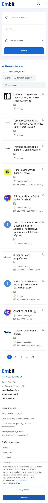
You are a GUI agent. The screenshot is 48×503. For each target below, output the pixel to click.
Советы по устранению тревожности (18, 418)
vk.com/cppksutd (10, 394)
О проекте (6, 457)
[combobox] (25, 29)
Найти (24, 51)
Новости (5, 447)
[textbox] (23, 29)
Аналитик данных (23, 311)
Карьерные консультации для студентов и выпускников (14, 433)
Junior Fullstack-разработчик (22, 256)
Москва (20, 109)
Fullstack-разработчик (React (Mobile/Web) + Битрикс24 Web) (25, 284)
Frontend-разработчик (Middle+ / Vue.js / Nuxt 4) (27, 148)
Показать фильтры (14, 66)
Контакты (6, 462)
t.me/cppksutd (8, 398)
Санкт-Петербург (24, 181)
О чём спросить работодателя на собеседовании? (16, 425)
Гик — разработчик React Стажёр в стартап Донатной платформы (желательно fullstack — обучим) (27, 229)
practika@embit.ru (10, 390)
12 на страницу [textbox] (12, 85)
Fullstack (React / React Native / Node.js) (26, 198)
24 (33, 357)
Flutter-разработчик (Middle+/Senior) (24, 171)
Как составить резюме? (12, 414)
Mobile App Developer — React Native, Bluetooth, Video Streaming (26, 97)
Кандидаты (7, 452)
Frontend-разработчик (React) (25, 332)
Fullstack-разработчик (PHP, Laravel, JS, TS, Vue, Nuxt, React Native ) (28, 123)
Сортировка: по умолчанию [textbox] (17, 78)
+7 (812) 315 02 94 (12, 376)
